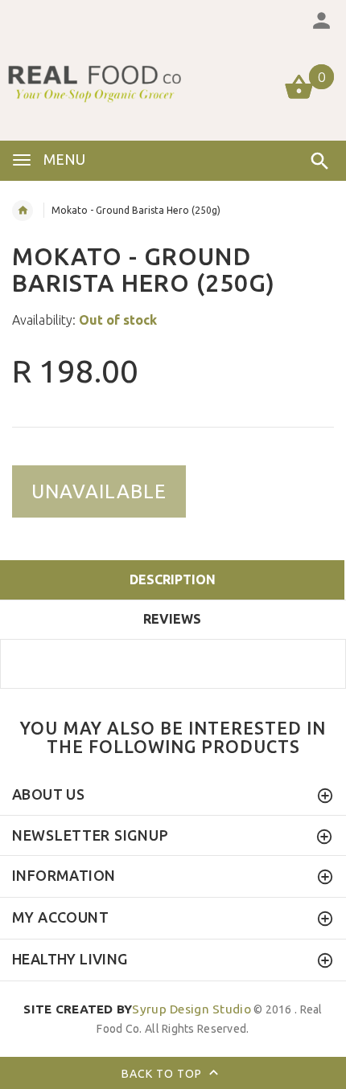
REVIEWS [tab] (172, 619)
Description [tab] (173, 579)
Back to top (163, 1073)
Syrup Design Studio (137, 1009)
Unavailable (99, 491)
